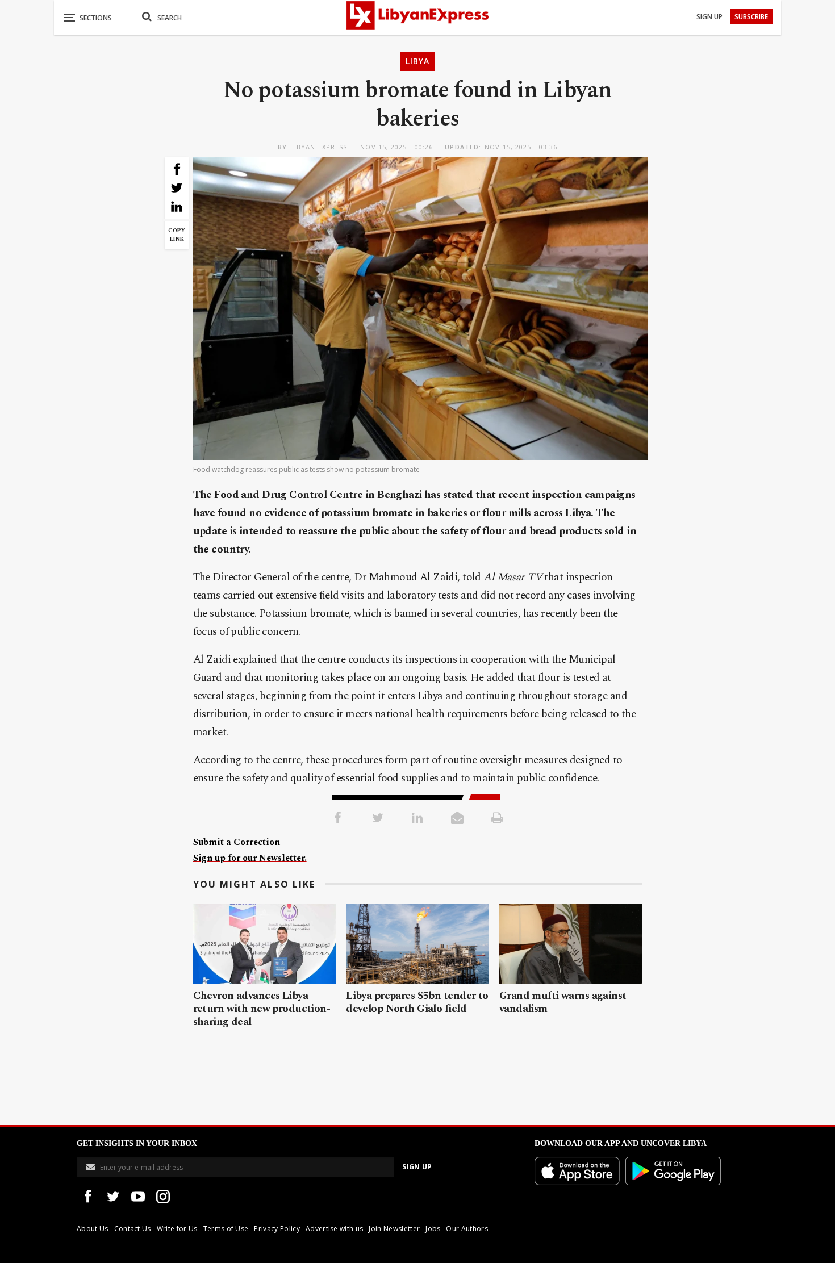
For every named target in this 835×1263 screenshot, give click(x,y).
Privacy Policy (276, 1228)
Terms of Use (226, 1228)
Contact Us (132, 1228)
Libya (417, 61)
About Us (92, 1228)
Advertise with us (334, 1228)
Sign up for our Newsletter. (250, 858)
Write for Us (177, 1228)
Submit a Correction (236, 842)
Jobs (432, 1228)
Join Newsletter (394, 1228)
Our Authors (467, 1228)
